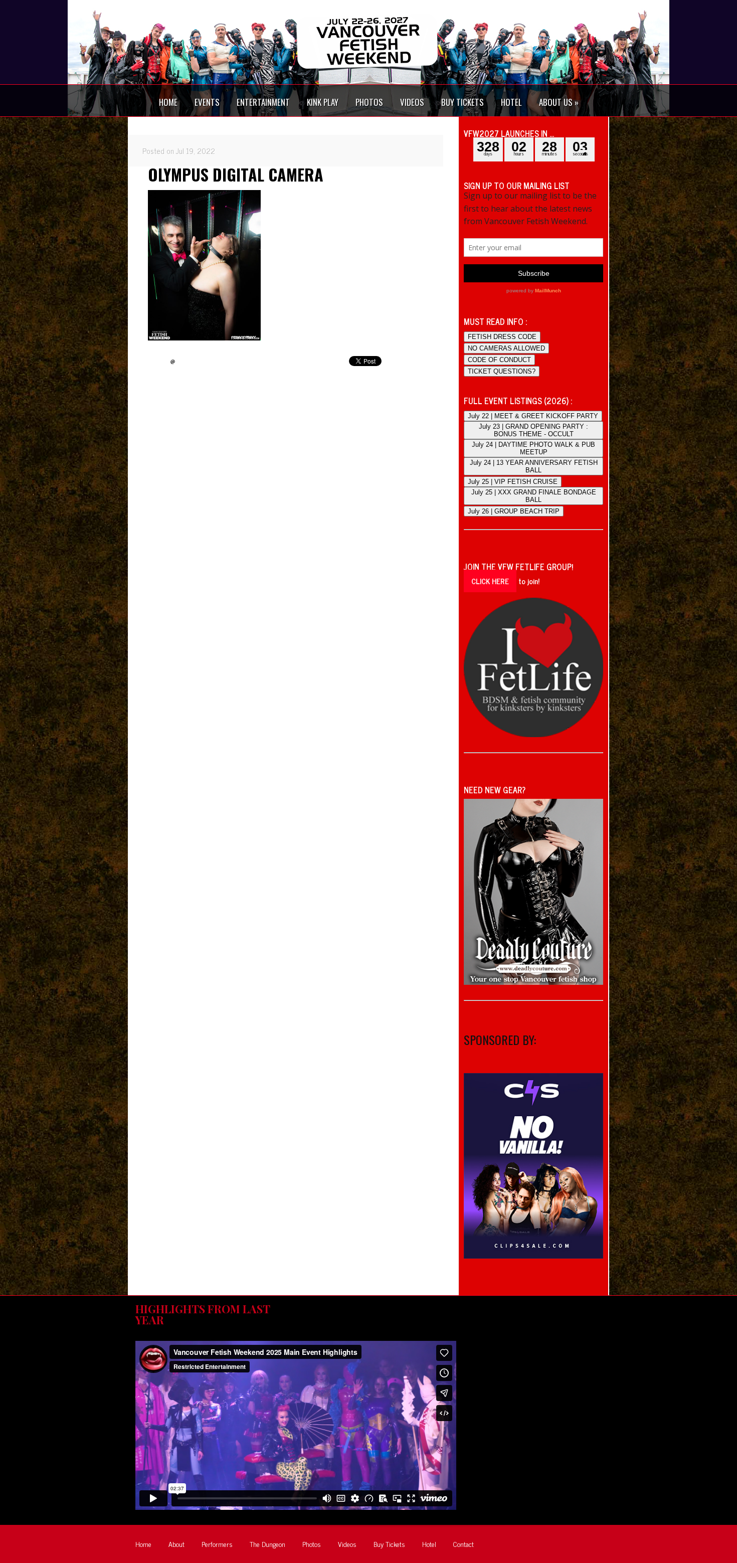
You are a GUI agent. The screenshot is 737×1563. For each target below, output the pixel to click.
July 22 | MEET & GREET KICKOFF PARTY (533, 416)
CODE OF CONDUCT (499, 360)
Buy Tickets (389, 1543)
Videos (347, 1543)
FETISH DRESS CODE (502, 336)
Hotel (429, 1543)
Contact (463, 1543)
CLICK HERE (490, 581)
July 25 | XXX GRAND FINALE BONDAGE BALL (533, 495)
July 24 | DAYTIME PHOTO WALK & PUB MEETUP (533, 448)
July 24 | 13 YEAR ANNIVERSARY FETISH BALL (534, 466)
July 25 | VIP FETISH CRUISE (513, 481)
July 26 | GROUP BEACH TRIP (514, 511)
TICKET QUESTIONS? (501, 371)
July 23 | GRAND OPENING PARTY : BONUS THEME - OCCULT (533, 430)
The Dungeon (267, 1543)
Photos (311, 1543)
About (176, 1543)
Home (143, 1543)
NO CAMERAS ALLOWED (506, 348)
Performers (217, 1543)
